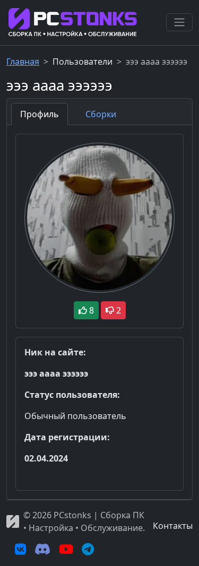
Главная (22, 61)
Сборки (100, 114)
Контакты (173, 526)
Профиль (39, 114)
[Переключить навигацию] (179, 22)
